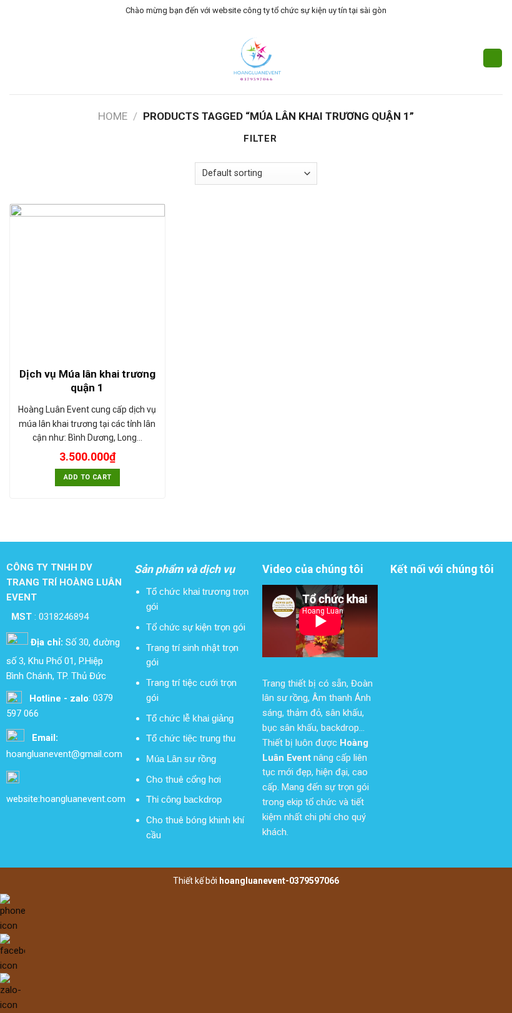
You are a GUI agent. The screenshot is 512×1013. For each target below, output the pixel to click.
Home (112, 116)
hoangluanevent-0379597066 (279, 881)
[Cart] (492, 58)
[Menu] (16, 57)
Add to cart (88, 477)
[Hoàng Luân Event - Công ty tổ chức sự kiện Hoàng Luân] (256, 58)
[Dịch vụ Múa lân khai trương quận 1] (87, 281)
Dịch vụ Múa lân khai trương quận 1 (87, 381)
